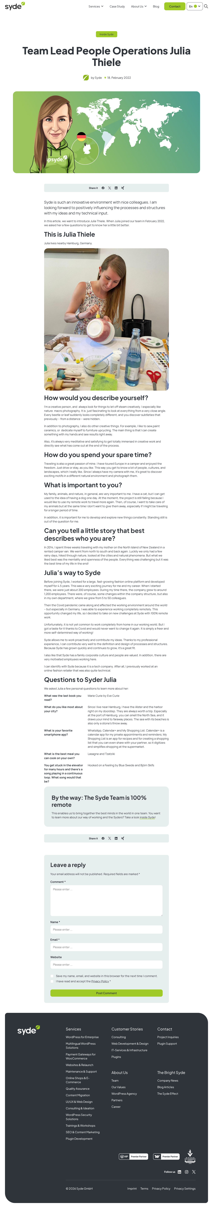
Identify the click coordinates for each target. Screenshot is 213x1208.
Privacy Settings (185, 1188)
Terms (144, 1188)
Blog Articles (165, 1087)
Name (55, 922)
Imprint (132, 1188)
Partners (116, 1100)
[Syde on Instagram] (186, 1172)
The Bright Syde (171, 1072)
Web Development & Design (129, 1043)
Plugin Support (167, 1043)
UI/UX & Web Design (79, 1101)
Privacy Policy (100, 981)
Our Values (118, 1087)
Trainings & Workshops (80, 1125)
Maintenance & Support (81, 1071)
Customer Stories (127, 1029)
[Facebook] (103, 188)
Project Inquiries (168, 1037)
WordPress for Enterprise (82, 1037)
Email (55, 939)
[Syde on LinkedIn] (179, 1172)
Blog (156, 6)
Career (116, 1106)
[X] (109, 188)
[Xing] (122, 188)
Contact (174, 6)
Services (94, 6)
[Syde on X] (194, 1172)
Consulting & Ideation (80, 1108)
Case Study (117, 6)
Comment (58, 882)
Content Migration (78, 1095)
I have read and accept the (83, 981)
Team (115, 1080)
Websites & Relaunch (79, 1065)
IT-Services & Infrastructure (129, 1050)
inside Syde (147, 817)
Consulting (118, 1037)
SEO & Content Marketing (83, 1132)
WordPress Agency (124, 1093)
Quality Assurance (78, 1088)
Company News (167, 1080)
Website (56, 957)
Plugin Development (79, 1138)
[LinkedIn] (116, 187)
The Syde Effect (167, 1093)
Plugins (116, 1057)
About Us (137, 6)
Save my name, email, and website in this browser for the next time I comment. (107, 976)
